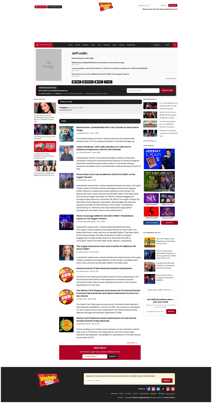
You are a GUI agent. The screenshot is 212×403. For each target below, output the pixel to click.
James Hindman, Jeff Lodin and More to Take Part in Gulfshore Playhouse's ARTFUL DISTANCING (109, 68)
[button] (175, 45)
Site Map (161, 394)
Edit (100, 82)
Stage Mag (131, 45)
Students (107, 45)
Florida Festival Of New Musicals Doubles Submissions (104, 268)
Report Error (170, 394)
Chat (93, 45)
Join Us (135, 394)
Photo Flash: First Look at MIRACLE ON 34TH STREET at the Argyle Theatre (100, 74)
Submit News (144, 394)
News (71, 45)
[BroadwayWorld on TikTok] (163, 389)
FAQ (109, 82)
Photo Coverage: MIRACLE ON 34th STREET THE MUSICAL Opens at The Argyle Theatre (105, 217)
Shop (114, 45)
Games (122, 45)
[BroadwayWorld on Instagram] (153, 389)
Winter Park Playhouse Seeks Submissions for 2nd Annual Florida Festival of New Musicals (106, 319)
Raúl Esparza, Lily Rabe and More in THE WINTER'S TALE (169, 133)
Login (167, 45)
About (121, 394)
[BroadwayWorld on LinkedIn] (158, 389)
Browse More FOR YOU (159, 290)
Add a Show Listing (54, 7)
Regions (154, 394)
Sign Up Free (167, 90)
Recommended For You (152, 232)
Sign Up (112, 356)
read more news (171, 78)
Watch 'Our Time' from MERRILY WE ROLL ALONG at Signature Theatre (168, 115)
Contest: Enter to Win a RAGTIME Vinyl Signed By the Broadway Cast (44, 150)
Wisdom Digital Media (141, 397)
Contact (128, 394)
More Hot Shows (151, 222)
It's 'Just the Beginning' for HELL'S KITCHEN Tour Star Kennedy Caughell (169, 106)
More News (131, 343)
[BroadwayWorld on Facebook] (149, 389)
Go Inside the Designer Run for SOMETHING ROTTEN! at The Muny (168, 124)
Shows (77, 45)
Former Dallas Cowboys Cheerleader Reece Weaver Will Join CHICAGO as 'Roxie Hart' (44, 113)
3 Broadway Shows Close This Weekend (44, 132)
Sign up (171, 311)
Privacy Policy (169, 397)
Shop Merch (41, 7)
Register (157, 45)
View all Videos (149, 141)
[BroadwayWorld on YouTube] (173, 389)
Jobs (99, 45)
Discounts (169, 222)
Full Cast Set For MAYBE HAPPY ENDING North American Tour (44, 169)
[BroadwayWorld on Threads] (168, 389)
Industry (86, 45)
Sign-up (163, 5)
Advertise (114, 394)
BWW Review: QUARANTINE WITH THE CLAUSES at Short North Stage (98, 63)
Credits (89, 82)
